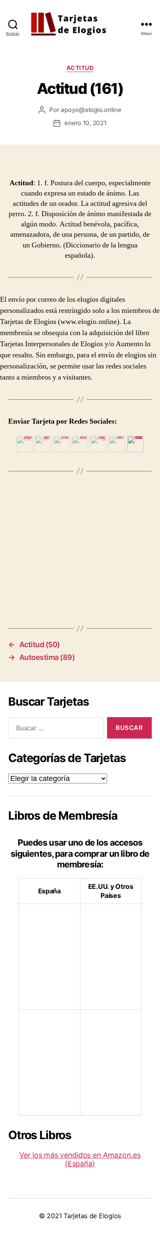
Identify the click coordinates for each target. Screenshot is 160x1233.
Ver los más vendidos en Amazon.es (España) (79, 1159)
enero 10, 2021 (85, 123)
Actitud (80, 67)
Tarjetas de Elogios (92, 1216)
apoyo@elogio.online (91, 110)
